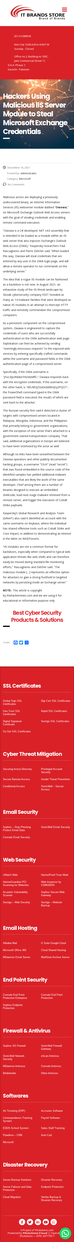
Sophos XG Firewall (14, 1045)
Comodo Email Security (16, 837)
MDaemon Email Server (16, 957)
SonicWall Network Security (13, 1057)
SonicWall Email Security (55, 827)
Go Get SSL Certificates (17, 731)
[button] (65, 1233)
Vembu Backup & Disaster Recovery (51, 1199)
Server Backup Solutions (17, 1179)
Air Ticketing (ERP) (14, 1110)
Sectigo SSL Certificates (55, 721)
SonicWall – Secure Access (52, 788)
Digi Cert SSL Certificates (55, 700)
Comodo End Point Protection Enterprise (15, 996)
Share (6, 642)
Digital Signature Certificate (12, 723)
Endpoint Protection (52, 1186)
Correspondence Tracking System (17, 1119)
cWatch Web (10, 874)
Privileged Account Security (51, 771)
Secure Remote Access (16, 779)
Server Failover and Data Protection (17, 1188)
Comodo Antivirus (51, 1066)
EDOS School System (16, 1128)
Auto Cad (46, 1135)
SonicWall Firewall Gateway (51, 1047)
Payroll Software (50, 1117)
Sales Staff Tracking (53, 1128)
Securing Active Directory (17, 769)
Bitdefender (9, 1073)
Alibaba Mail (10, 943)
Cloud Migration (12, 1197)
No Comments (16, 184)
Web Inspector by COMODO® (51, 883)
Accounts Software (52, 1110)
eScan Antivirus (50, 1055)
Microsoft (8, 1142)
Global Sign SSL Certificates (12, 702)
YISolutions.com (44, 1230)
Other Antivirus (49, 1073)
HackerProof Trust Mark (54, 874)
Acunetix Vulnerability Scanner (15, 894)
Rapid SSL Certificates (54, 711)
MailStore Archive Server (55, 957)
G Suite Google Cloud (53, 943)
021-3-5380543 (22, 36)
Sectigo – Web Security (16, 902)
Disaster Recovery (51, 1179)
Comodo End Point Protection (52, 996)
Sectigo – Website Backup (51, 904)
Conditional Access (14, 786)
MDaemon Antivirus (14, 1066)
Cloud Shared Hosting (53, 950)
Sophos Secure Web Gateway (53, 894)
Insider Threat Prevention (55, 779)
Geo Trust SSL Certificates (11, 713)
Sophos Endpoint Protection (12, 1007)
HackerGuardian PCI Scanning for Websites (16, 883)
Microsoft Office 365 (14, 950)
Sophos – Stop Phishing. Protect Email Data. (17, 829)
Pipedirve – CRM (12, 1135)
